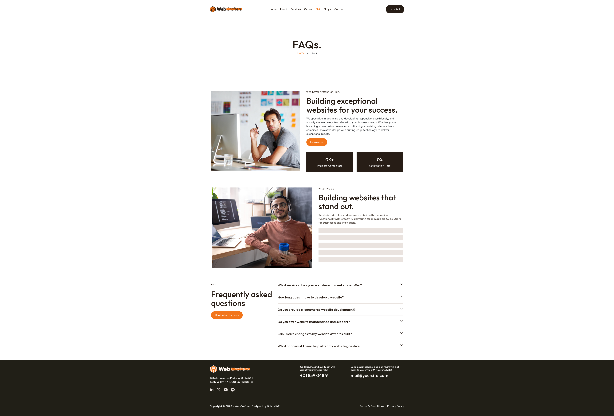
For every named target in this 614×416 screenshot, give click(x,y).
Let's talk (395, 9)
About (283, 9)
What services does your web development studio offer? (320, 285)
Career (308, 9)
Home (272, 9)
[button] (340, 287)
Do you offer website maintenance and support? (314, 322)
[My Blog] (226, 9)
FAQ (317, 9)
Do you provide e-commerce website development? (317, 309)
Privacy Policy (395, 406)
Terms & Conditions (372, 406)
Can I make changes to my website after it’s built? (315, 334)
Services (296, 9)
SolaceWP (273, 406)
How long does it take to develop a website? (311, 297)
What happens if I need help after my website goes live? (319, 346)
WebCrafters (242, 406)
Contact (339, 9)
